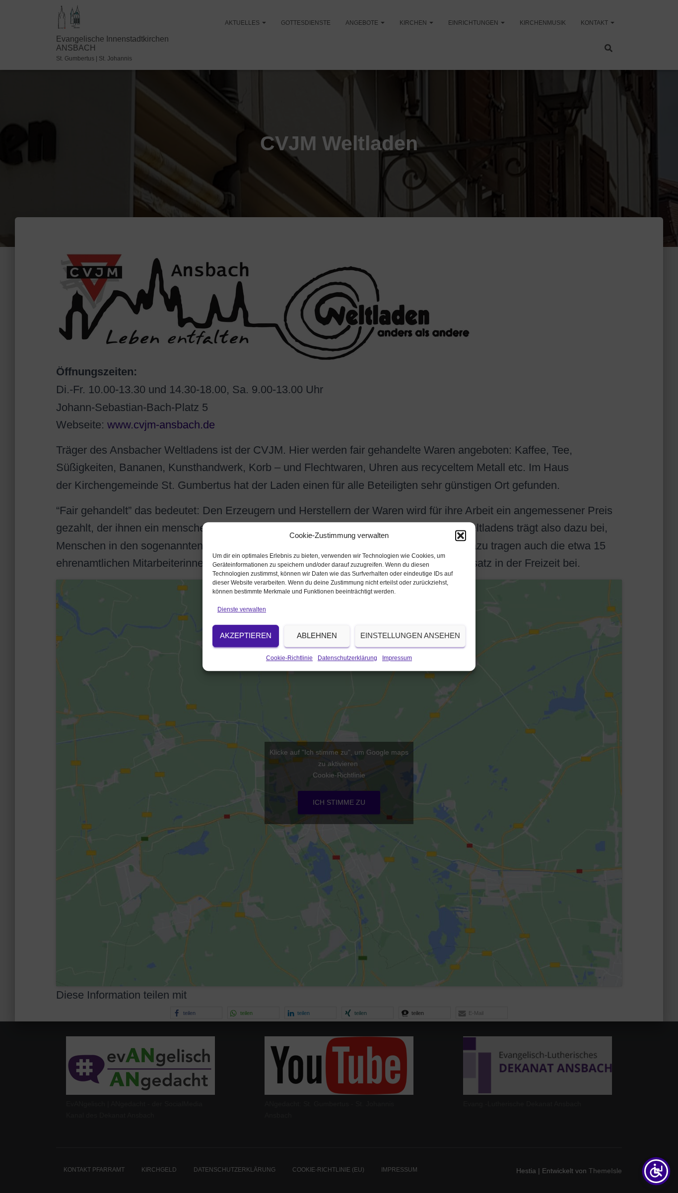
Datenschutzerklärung (347, 658)
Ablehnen (317, 636)
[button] (461, 535)
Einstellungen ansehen (410, 636)
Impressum (397, 658)
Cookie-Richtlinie (289, 658)
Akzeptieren (245, 636)
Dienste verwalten (241, 609)
